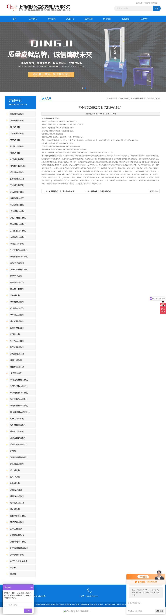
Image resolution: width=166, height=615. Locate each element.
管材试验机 (15, 295)
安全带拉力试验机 (18, 224)
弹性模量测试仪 (17, 367)
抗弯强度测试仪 (17, 354)
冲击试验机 (15, 509)
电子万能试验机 (17, 419)
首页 (14, 19)
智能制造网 (85, 605)
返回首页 (139, 3)
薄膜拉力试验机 (17, 431)
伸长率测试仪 (16, 373)
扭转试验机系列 (17, 159)
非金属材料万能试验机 (20, 412)
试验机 (13, 568)
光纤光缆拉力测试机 (19, 386)
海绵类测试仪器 (17, 263)
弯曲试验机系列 (17, 185)
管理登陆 (93, 605)
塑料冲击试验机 (17, 315)
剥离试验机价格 (17, 535)
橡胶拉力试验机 (17, 114)
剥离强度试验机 (17, 205)
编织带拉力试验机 (18, 425)
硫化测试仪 (15, 477)
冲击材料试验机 (17, 321)
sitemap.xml (126, 605)
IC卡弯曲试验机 (17, 341)
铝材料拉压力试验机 (19, 250)
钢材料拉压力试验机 (19, 257)
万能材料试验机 (17, 133)
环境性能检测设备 (18, 166)
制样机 (13, 451)
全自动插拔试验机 (18, 516)
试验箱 (13, 574)
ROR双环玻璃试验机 (19, 548)
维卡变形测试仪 (17, 503)
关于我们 (33, 19)
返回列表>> (154, 191)
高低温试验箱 (16, 490)
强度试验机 (15, 153)
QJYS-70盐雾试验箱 (18, 561)
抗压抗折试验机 (17, 555)
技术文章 (89, 19)
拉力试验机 (15, 140)
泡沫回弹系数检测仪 (19, 457)
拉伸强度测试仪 (17, 308)
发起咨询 (159, 611)
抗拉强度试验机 (17, 192)
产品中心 (70, 19)
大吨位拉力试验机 (18, 231)
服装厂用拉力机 (17, 328)
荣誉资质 (107, 19)
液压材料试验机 (17, 120)
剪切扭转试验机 (17, 522)
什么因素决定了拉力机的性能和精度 (61, 191)
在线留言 (147, 3)
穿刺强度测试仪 (17, 179)
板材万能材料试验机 (19, 380)
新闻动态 (52, 19)
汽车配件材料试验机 (19, 269)
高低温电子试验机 (18, 542)
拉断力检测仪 (16, 529)
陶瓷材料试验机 (17, 347)
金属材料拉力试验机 (19, 393)
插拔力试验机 (16, 360)
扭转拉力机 (15, 334)
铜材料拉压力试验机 (19, 399)
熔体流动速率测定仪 (19, 444)
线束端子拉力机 (17, 289)
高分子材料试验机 (18, 218)
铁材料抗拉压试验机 (19, 406)
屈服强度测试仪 (17, 198)
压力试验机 (15, 470)
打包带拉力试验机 (18, 211)
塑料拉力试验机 (17, 302)
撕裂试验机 (15, 483)
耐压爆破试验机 (17, 464)
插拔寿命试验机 (17, 496)
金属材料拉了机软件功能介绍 (101, 191)
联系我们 (154, 3)
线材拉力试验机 (17, 244)
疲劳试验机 (15, 127)
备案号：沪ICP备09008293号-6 (109, 605)
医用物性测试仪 (17, 282)
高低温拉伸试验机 (18, 438)
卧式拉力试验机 (17, 146)
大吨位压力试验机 (18, 237)
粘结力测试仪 (16, 276)
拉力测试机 (53, 118)
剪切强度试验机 (17, 172)
